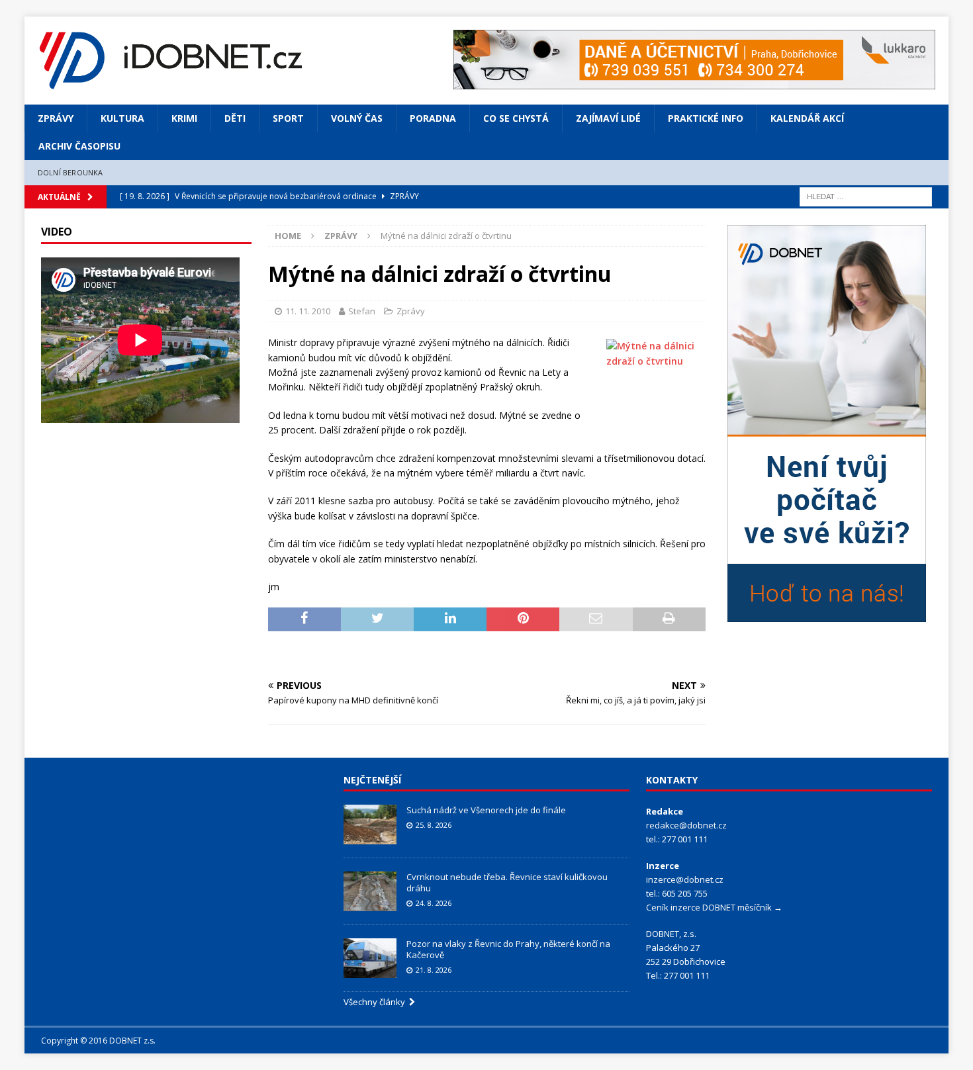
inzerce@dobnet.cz (684, 879)
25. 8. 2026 (433, 825)
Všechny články (376, 1002)
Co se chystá (516, 118)
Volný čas (357, 118)
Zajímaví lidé (608, 118)
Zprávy (55, 118)
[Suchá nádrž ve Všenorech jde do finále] (370, 824)
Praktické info (705, 118)
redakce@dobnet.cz (686, 825)
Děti (235, 118)
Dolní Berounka (70, 172)
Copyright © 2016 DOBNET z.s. (98, 1040)
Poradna (433, 118)
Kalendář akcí (807, 118)
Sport (288, 118)
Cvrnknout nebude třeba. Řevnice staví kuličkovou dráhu (507, 882)
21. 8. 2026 (433, 970)
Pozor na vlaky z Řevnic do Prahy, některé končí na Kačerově (508, 949)
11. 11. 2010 (307, 311)
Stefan (361, 311)
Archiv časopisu (79, 146)
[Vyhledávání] (866, 195)
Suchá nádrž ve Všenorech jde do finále (486, 810)
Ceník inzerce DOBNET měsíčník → (714, 907)
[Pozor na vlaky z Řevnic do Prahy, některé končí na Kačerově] (370, 958)
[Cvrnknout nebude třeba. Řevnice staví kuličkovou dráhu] (370, 891)
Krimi (184, 118)
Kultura (122, 118)
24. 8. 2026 (433, 903)
